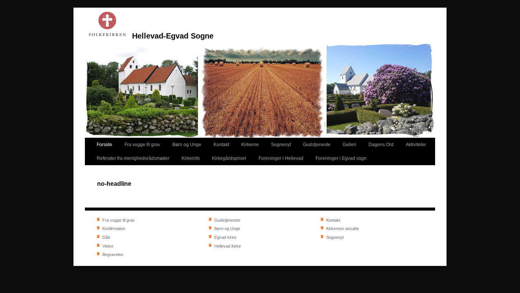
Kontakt (333, 220)
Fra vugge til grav (118, 220)
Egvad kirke (225, 237)
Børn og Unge (227, 228)
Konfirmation (113, 228)
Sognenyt (335, 237)
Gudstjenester (227, 220)
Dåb (106, 237)
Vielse (107, 246)
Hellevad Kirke (227, 246)
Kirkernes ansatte (342, 228)
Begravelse (112, 254)
